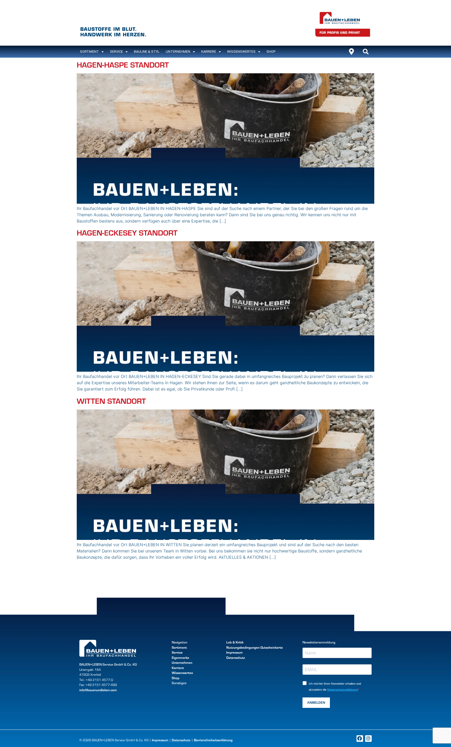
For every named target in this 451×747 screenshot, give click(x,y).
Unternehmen (178, 51)
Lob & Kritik (235, 642)
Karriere (208, 51)
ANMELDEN (316, 702)
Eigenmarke (180, 657)
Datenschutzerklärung (342, 689)
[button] (365, 51)
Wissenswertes (241, 51)
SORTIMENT (89, 51)
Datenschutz (235, 657)
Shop (270, 51)
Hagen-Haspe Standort (123, 64)
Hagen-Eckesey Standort (127, 232)
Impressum (234, 652)
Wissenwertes (182, 672)
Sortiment (179, 647)
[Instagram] (368, 738)
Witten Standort (111, 400)
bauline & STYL (146, 51)
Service (116, 51)
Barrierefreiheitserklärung (213, 740)
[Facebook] (360, 738)
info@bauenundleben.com (98, 690)
